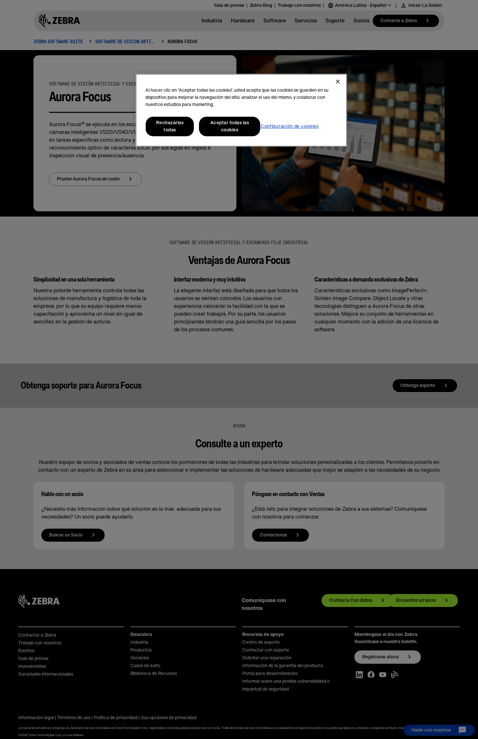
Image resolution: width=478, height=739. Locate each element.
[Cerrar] (338, 81)
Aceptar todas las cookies (229, 126)
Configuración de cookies (289, 126)
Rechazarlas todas (170, 126)
